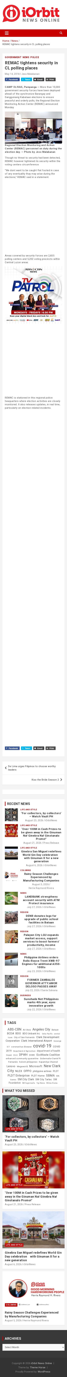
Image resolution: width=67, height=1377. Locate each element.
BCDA (10, 1033)
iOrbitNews (51, 820)
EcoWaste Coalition (48, 1054)
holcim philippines (28, 1062)
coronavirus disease (21, 1047)
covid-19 (42, 1046)
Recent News (18, 804)
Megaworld (22, 1066)
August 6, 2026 (34, 865)
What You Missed (20, 1091)
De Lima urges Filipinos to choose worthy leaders (32, 768)
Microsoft (35, 1066)
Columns (25, 870)
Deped (9, 1055)
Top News (40, 1083)
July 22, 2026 (32, 990)
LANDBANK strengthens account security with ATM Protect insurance (41, 900)
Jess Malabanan (30, 74)
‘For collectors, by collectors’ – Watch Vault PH (41, 815)
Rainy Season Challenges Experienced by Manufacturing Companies (41, 877)
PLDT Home (38, 1075)
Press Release (51, 843)
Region (24, 912)
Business (25, 995)
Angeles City (41, 1029)
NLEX (18, 1071)
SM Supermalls (28, 1083)
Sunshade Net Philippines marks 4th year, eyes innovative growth (41, 1002)
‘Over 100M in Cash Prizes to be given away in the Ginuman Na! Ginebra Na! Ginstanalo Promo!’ (41, 833)
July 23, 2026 (34, 971)
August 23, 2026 (34, 820)
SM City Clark (26, 1079)
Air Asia (27, 1030)
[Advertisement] (33, 216)
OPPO (27, 1071)
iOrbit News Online (41, 1363)
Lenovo (11, 1066)
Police (34, 57)
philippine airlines (42, 1071)
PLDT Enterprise (19, 1075)
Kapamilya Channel (48, 1062)
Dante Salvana (49, 990)
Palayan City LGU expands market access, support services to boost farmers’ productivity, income (41, 939)
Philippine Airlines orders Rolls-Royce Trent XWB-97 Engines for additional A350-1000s (41, 962)
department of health (48, 1051)
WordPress (44, 1371)
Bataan (55, 1030)
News (26, 57)
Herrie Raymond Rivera (41, 888)
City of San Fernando (24, 1037)
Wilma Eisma (52, 1083)
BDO (18, 1033)
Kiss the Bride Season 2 (45, 779)
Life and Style (28, 809)
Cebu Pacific (47, 1034)
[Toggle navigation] (6, 33)
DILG (15, 1055)
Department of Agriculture (24, 1051)
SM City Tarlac (43, 1079)
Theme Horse (38, 1367)
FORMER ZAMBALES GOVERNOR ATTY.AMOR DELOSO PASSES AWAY (41, 983)
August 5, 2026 (40, 884)
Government (13, 57)
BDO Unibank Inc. (31, 1033)
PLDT (56, 1071)
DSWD (32, 1055)
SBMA (50, 1075)
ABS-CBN (14, 1029)
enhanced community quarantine (22, 1058)
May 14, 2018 (12, 74)
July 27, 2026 (34, 907)
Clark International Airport (36, 1040)
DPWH (23, 1054)
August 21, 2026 (32, 843)
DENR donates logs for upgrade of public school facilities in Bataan (41, 919)
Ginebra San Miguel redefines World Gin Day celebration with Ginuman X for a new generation (41, 856)
